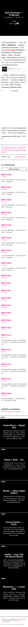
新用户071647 (6, 335)
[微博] (18, 23)
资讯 (5, 152)
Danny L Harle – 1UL (14, 459)
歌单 (23, 624)
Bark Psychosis (8, 147)
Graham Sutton (8, 149)
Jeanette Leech (15, 149)
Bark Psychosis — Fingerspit (14, 13)
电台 (17, 624)
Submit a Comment (14, 169)
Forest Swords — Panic (14, 523)
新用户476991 (6, 276)
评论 (11, 624)
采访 (8, 624)
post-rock (22, 149)
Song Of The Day (5, 150)
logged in (10, 411)
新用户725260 (6, 174)
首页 (2, 624)
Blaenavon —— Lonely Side (14, 587)
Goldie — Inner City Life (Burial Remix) (14, 555)
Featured (21, 150)
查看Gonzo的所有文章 (21, 156)
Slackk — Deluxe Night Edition (14, 491)
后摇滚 (11, 150)
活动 (20, 624)
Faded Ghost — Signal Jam (14, 426)
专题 (14, 624)
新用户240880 (6, 393)
